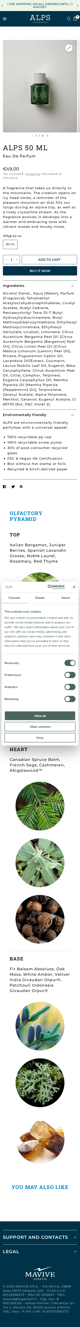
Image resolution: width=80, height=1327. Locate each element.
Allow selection (40, 726)
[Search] (69, 19)
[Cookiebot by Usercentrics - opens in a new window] (48, 587)
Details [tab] (40, 597)
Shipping (32, 173)
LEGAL (11, 1251)
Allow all (40, 715)
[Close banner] (74, 587)
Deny (40, 737)
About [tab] (65, 597)
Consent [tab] (14, 597)
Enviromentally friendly (24, 415)
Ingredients (13, 285)
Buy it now (40, 271)
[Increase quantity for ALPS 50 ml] (17, 259)
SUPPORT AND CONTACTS (35, 1237)
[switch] (70, 675)
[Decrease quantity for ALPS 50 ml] (6, 259)
